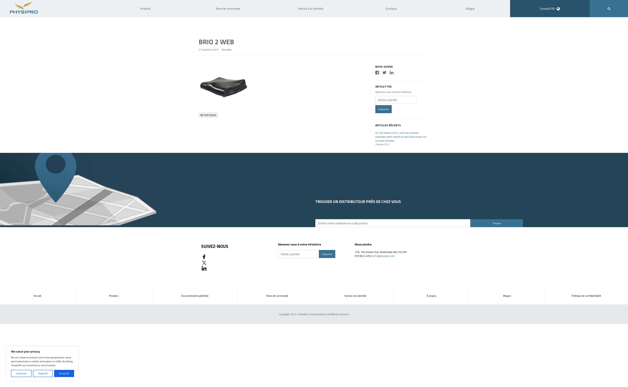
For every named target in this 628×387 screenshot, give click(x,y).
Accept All (64, 373)
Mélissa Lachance (339, 314)
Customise (21, 373)
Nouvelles (227, 49)
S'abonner (383, 109)
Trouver (496, 223)
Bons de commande (277, 296)
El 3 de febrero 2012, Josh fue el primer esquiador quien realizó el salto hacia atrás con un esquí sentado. (400, 137)
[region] (42, 363)
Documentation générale (195, 296)
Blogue (507, 296)
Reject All (42, 373)
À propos (431, 296)
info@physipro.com (384, 256)
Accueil (37, 296)
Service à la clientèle (355, 296)
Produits (113, 296)
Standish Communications (312, 314)
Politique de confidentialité (586, 296)
